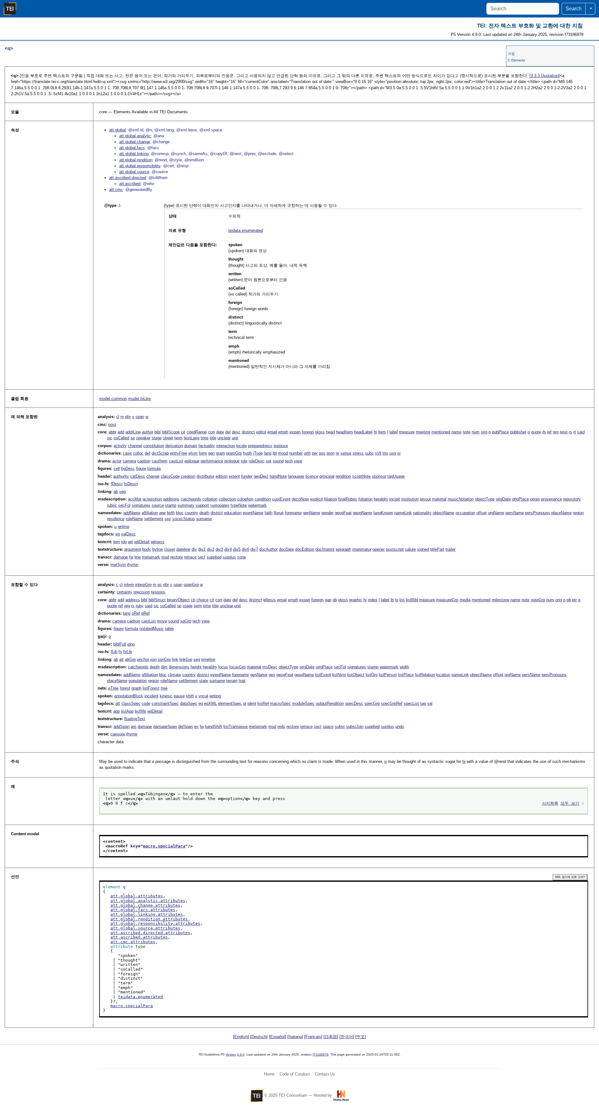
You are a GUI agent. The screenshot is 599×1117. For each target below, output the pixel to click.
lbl (275, 453)
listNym (339, 674)
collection (227, 499)
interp (129, 584)
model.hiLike (139, 398)
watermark (257, 505)
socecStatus (183, 518)
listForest (151, 688)
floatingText (134, 718)
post (112, 424)
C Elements (516, 60)
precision (142, 592)
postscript (395, 549)
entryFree (178, 453)
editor (261, 432)
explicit (316, 499)
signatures (141, 505)
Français (313, 1036)
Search (574, 8)
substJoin (354, 726)
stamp (170, 505)
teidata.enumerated (245, 230)
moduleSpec (303, 703)
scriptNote (361, 476)
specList (411, 703)
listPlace (406, 674)
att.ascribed (129, 183)
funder (246, 476)
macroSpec (280, 703)
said (581, 432)
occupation (465, 512)
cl (117, 416)
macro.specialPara (164, 846)
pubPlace (500, 432)
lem (116, 541)
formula (154, 468)
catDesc (137, 476)
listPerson (388, 674)
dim (164, 667)
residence (115, 518)
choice (202, 600)
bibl (157, 432)
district (217, 512)
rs (570, 432)
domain (190, 445)
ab (116, 491)
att (117, 703)
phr (128, 416)
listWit (140, 711)
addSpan (121, 726)
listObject (355, 674)
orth (307, 453)
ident (251, 703)
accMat (134, 499)
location (443, 674)
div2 (210, 549)
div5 (237, 549)
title (213, 438)
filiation (330, 499)
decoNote (300, 499)
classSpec (130, 703)
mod (165, 557)
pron (330, 453)
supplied (214, 557)
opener (379, 549)
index (372, 600)
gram (220, 453)
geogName (362, 512)
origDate (503, 499)
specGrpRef (391, 703)
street (168, 438)
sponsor (379, 476)
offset (481, 512)
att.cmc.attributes (132, 941)
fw (131, 557)
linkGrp (185, 659)
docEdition (304, 549)
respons (158, 592)
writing (123, 526)
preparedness (260, 445)
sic (109, 438)
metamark (151, 557)
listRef (263, 703)
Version (231, 1054)
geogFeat (343, 512)
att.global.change (134, 141)
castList (176, 461)
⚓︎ (119, 205)
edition (221, 476)
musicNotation (461, 499)
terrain (231, 680)
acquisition (152, 499)
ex (196, 726)
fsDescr (131, 483)
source (158, 505)
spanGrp (191, 584)
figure (141, 468)
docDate (286, 549)
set (268, 461)
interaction (225, 445)
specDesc (354, 703)
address (132, 600)
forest (125, 688)
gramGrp (234, 453)
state (203, 680)
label (393, 432)
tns (385, 453)
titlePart (437, 549)
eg (117, 534)
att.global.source (134, 171)
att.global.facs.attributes (142, 909)
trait (242, 680)
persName (514, 512)
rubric (112, 505)
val (429, 703)
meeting (423, 432)
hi (375, 432)
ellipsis (269, 600)
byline (157, 549)
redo (281, 726)
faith (268, 512)
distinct (248, 432)
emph (283, 432)
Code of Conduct (295, 1074)
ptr (574, 600)
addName (131, 512)
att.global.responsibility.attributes (155, 923)
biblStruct (157, 600)
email (272, 432)
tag (423, 703)
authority (121, 476)
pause (179, 696)
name (456, 432)
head (330, 432)
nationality (422, 512)
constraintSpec (165, 703)
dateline (183, 549)
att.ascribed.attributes (139, 937)
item (382, 432)
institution (410, 499)
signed (423, 549)
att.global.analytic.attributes (147, 900)
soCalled (121, 438)
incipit (394, 499)
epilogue (191, 461)
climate (174, 674)
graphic (355, 600)
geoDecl (261, 476)
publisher (518, 432)
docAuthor (268, 549)
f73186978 (321, 1054)
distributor (205, 476)
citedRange (197, 432)
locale (241, 445)
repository (572, 499)
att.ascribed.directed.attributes (150, 932)
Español (277, 1036)
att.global (117, 130)
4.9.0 (241, 1054)
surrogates (219, 505)
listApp (127, 711)
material (439, 499)
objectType (484, 499)
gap (328, 600)
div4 (228, 549)
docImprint (324, 549)
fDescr (117, 483)
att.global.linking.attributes (146, 914)
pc (160, 584)
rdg (124, 541)
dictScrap (160, 453)
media (465, 600)
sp (132, 438)
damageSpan (165, 726)
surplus (229, 557)
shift (190, 696)
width (404, 667)
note (466, 432)
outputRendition (330, 703)
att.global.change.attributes (145, 905)
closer (169, 549)
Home (269, 1074)
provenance (551, 499)
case (127, 453)
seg (122, 491)
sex (167, 518)
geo (272, 674)
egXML (210, 703)
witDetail (141, 541)
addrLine (133, 432)
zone (241, 557)
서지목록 (550, 803)
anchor (143, 659)
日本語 (331, 1036)
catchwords (191, 499)
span (139, 416)
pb (569, 600)
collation (209, 499)
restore (176, 557)
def (147, 453)
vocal (203, 696)
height (196, 667)
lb (392, 600)
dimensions (179, 667)
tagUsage (396, 476)
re (337, 453)
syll (378, 453)
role (244, 461)
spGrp (185, 621)
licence (311, 476)
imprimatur (361, 549)
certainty (124, 592)
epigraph (343, 549)
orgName (496, 512)
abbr (112, 432)
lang (267, 453)
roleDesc (257, 461)
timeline (208, 659)
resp (563, 432)
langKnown (383, 512)
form (203, 453)
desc (236, 432)
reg (555, 432)
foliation (365, 499)
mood (283, 453)
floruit (279, 512)
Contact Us (325, 1074)
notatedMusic (151, 628)
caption (143, 461)
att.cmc (116, 189)
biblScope (171, 432)
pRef (145, 613)
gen (211, 453)
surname (204, 518)
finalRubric (347, 499)
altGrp (130, 659)
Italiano (295, 1036)
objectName (443, 512)
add (121, 432)
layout (425, 499)
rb (544, 432)
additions (171, 499)
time (204, 438)
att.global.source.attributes (145, 928)
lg (396, 600)
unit (235, 438)
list (402, 600)
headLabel (363, 432)
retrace (190, 557)
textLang (191, 438)
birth (171, 512)
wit (130, 541)
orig (484, 432)
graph (136, 688)
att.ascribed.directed (127, 177)
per (315, 453)
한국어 (347, 1036)
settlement (153, 518)
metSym (118, 564)
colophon (245, 499)
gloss (320, 432)
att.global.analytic (135, 136)
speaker (143, 438)
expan (295, 432)
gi (244, 703)
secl (201, 557)
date (220, 432)
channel (135, 445)
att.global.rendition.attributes (149, 919)
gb (335, 600)
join (153, 659)
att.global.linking (134, 153)
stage (157, 438)
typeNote (239, 505)
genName (311, 512)
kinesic (166, 696)
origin (535, 499)
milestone (500, 600)
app (116, 711)
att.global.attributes (136, 896)
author (147, 432)
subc (369, 453)
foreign (308, 432)
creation (188, 476)
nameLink (403, 512)
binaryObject (178, 600)
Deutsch (258, 1036)
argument (132, 549)
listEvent (323, 674)
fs (120, 651)
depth (155, 667)
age (162, 512)
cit (183, 432)
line (137, 557)
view (298, 461)
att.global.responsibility (140, 165)
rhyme (132, 564)
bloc (179, 512)
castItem (160, 461)
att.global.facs (132, 147)
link (175, 659)
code (146, 703)
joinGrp (164, 659)
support (202, 505)
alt (121, 659)
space (328, 726)
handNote (278, 476)
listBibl (412, 600)
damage (121, 557)
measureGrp (447, 600)
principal (326, 476)
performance (212, 461)
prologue (232, 461)
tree (164, 688)
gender (327, 512)
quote (536, 432)
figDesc (128, 468)
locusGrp (237, 667)
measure (407, 432)
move (162, 621)
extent (234, 476)
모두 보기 (570, 803)
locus (223, 667)
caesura (117, 734)
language (296, 476)
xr (399, 453)
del (228, 432)
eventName (253, 512)
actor (116, 461)
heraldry (381, 499)
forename (293, 512)
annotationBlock (128, 696)
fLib (114, 651)
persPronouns (537, 512)
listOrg (371, 674)
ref (549, 432)
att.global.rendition (135, 160)
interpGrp (143, 584)
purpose (281, 445)
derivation (174, 445)
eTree (113, 688)
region (578, 512)
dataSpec (188, 703)
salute (410, 549)
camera (129, 461)
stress (358, 453)
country (191, 512)
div (194, 549)
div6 (245, 549)
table (169, 628)
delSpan (185, 726)
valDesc (128, 534)
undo (399, 726)
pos (322, 453)
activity (120, 445)
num (476, 432)
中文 (361, 1036)
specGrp (372, 703)
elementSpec (230, 703)
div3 (219, 549)
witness (157, 541)
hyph (247, 453)
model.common (113, 398)
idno (131, 644)
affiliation (150, 512)
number (296, 453)
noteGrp (538, 600)
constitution (153, 445)
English (241, 1036)
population (138, 680)
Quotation (544, 75)
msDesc (269, 667)
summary (186, 505)
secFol (124, 505)
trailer (450, 549)
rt (574, 432)
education (232, 512)
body (146, 549)
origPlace (520, 499)
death (204, 512)
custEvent (281, 499)
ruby (140, 605)
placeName (561, 512)
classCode (170, 476)
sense (345, 453)
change (152, 476)
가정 (511, 54)
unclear (224, 438)
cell (117, 468)
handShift (213, 726)
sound (278, 461)
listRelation (425, 674)
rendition (343, 476)
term (178, 438)
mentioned (440, 432)
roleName (134, 518)
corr (211, 432)
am (133, 726)
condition (263, 499)
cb (193, 600)
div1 (202, 549)
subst (340, 726)
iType (258, 453)
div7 (254, 549)
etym (192, 453)
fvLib (127, 651)
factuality (206, 445)
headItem (344, 432)
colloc (138, 453)
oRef (136, 613)
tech (289, 461)
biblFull (119, 644)
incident (151, 696)
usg (392, 453)
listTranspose (235, 726)
